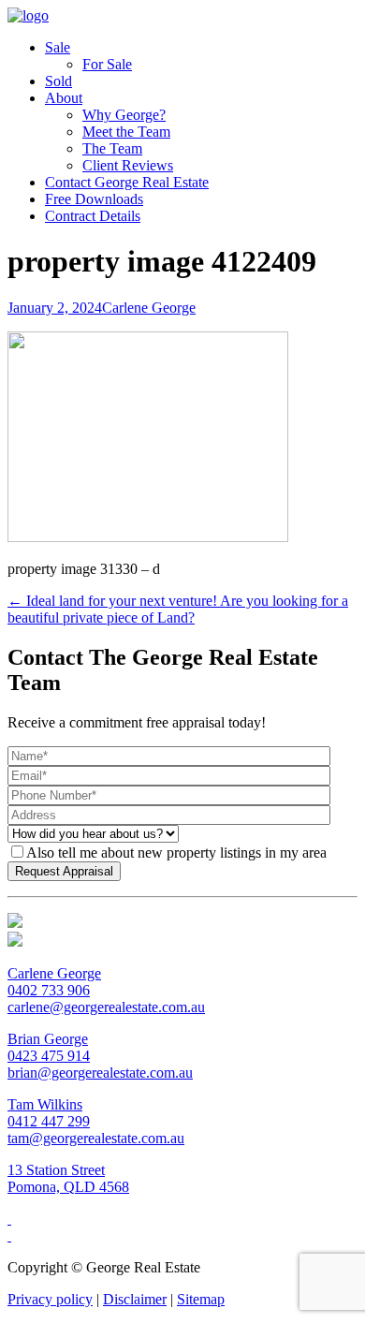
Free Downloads (94, 199)
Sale (57, 47)
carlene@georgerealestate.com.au (106, 1007)
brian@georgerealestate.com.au (100, 1072)
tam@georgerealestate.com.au (95, 1138)
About (63, 98)
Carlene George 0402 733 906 (54, 981)
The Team (112, 148)
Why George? (124, 115)
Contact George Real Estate (127, 182)
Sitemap (201, 1299)
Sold (58, 81)
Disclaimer (135, 1299)
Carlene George (149, 308)
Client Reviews (127, 165)
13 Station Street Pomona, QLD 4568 (68, 1178)
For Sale (107, 64)
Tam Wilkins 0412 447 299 (48, 1112)
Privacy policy (50, 1299)
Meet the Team (126, 132)
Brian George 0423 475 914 (48, 1047)
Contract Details (92, 216)
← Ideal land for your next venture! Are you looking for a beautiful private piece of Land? (177, 609)
